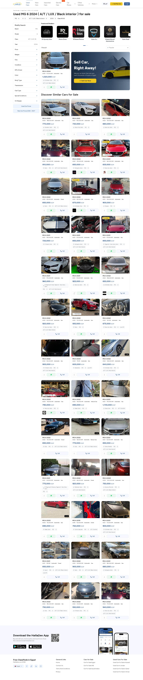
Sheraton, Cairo (48, 127)
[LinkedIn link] (36, 666)
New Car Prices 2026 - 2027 (26, 111)
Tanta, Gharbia (108, 446)
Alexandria (77, 367)
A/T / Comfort (121, 408)
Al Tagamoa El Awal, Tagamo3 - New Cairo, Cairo (55, 285)
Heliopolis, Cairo (78, 168)
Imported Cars (47, 4)
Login (127, 4)
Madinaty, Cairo (78, 487)
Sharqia (106, 206)
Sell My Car (117, 4)
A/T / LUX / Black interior (49, 83)
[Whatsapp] (51, 87)
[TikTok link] (31, 666)
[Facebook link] (26, 666)
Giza (46, 446)
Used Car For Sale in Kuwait (121, 662)
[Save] (67, 54)
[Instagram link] (40, 666)
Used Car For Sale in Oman (121, 672)
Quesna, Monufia (109, 487)
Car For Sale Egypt (89, 662)
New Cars (36, 4)
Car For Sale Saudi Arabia (91, 669)
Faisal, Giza (107, 408)
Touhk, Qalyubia (78, 529)
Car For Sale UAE (89, 665)
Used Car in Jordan (119, 665)
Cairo (46, 168)
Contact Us (59, 665)
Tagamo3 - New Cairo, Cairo (111, 244)
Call (63, 87)
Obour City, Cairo (79, 127)
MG (55, 80)
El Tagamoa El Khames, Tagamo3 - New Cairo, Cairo (56, 488)
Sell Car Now (86, 81)
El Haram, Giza (48, 244)
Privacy (58, 672)
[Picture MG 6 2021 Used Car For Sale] (55, 550)
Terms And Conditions (63, 669)
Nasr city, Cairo (108, 127)
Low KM (122, 327)
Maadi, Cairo (77, 408)
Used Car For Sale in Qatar (121, 669)
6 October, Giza (48, 80)
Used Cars (28, 4)
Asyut (46, 570)
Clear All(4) (61, 18)
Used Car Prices (26, 106)
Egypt (18, 666)
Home (58, 662)
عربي (106, 4)
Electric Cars (60, 4)
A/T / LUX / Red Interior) (49, 130)
